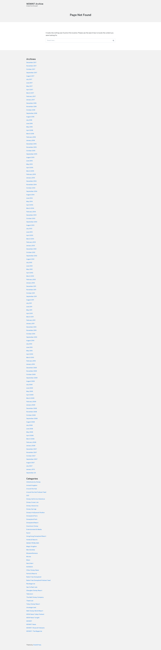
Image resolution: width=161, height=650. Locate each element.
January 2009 (30, 405)
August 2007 (30, 462)
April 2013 (29, 235)
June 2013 (29, 232)
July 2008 (29, 425)
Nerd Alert (29, 563)
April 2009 (29, 395)
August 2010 (30, 340)
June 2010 (29, 347)
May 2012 (29, 269)
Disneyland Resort (32, 522)
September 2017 (31, 72)
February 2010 (31, 361)
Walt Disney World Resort (34, 611)
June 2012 (29, 266)
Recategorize (30, 584)
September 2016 (31, 113)
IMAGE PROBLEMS (32, 543)
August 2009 (30, 381)
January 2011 (30, 323)
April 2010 (29, 354)
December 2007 (31, 449)
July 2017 (29, 79)
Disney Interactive (32, 506)
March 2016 (30, 133)
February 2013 (31, 242)
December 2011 (31, 286)
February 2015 (31, 174)
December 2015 (31, 144)
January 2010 (30, 364)
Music (28, 560)
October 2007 (30, 456)
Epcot (28, 533)
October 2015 (30, 150)
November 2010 (31, 330)
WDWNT (29, 621)
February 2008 (31, 442)
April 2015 (29, 167)
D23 (27, 495)
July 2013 (29, 228)
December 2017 (31, 62)
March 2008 (30, 439)
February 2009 (31, 401)
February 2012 (31, 279)
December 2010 (31, 327)
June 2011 (29, 306)
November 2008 (31, 412)
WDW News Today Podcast (35, 614)
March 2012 (30, 276)
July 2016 (29, 120)
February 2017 (31, 96)
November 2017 (31, 66)
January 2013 (30, 245)
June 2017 (29, 83)
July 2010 (29, 344)
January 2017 (30, 100)
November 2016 (31, 106)
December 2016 (31, 103)
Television (29, 594)
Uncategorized (31, 607)
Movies (28, 556)
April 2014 (29, 205)
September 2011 (31, 296)
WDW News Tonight (32, 617)
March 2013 (30, 239)
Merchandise (30, 550)
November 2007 (31, 452)
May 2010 (29, 351)
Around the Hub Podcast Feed (36, 492)
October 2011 (30, 293)
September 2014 (31, 191)
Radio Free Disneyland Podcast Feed (38, 580)
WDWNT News (31, 624)
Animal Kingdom (31, 485)
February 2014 (31, 212)
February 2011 (30, 320)
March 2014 (30, 208)
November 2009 (31, 371)
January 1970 (30, 469)
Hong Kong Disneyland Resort (36, 536)
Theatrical (29, 601)
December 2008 (31, 408)
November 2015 (31, 147)
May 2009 (29, 391)
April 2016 (29, 130)
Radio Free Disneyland (33, 577)
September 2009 (31, 378)
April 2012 (29, 273)
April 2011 (29, 313)
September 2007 (31, 459)
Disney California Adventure (35, 499)
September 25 (31, 473)
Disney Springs (31, 509)
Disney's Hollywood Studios (35, 512)
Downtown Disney (32, 526)
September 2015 (31, 154)
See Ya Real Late (31, 587)
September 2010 (31, 337)
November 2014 (31, 184)
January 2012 (30, 283)
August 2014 (30, 195)
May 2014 (29, 201)
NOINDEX (29, 567)
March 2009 (30, 398)
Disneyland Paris (31, 516)
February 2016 (31, 137)
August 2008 (30, 422)
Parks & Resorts (31, 573)
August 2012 (30, 259)
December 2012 (31, 249)
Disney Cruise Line (32, 502)
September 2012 (31, 256)
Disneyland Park (31, 519)
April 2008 (29, 435)
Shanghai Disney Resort (34, 590)
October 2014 (30, 188)
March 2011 (30, 317)
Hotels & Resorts (31, 539)
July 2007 (29, 466)
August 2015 (30, 157)
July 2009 (29, 384)
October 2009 (30, 374)
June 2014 (29, 198)
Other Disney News (32, 570)
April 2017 (29, 89)
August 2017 (30, 76)
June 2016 (29, 123)
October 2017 (30, 69)
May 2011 (29, 310)
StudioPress (37, 645)
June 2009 (29, 388)
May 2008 (29, 432)
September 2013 (31, 222)
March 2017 (30, 93)
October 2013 (30, 218)
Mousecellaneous (32, 553)
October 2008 (31, 415)
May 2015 (29, 164)
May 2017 (29, 86)
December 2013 (31, 215)
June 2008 (29, 429)
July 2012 (29, 262)
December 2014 (31, 181)
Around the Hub (31, 489)
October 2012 (30, 252)
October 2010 (30, 334)
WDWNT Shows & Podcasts (35, 628)
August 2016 (30, 117)
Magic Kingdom (31, 546)
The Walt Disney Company (35, 597)
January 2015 (30, 178)
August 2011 (30, 300)
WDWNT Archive (34, 4)
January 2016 (30, 140)
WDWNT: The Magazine (34, 631)
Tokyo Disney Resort (33, 604)
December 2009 (31, 367)
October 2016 (30, 110)
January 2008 (30, 445)
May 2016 (29, 127)
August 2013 (30, 225)
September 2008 (31, 418)
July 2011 (29, 303)
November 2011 (31, 289)
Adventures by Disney (33, 482)
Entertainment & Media (34, 529)
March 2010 (30, 357)
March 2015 (30, 171)
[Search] (113, 40)
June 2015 (29, 161)
